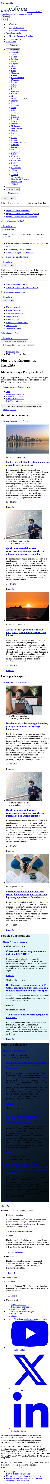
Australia (15, 52)
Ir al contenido (7, 3)
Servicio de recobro (19, 1309)
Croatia (14, 75)
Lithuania (15, 117)
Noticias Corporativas (15, 398)
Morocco (15, 124)
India (13, 103)
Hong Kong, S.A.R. (19, 98)
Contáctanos (16, 1316)
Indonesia (15, 105)
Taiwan (14, 170)
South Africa (16, 158)
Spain (13, 163)
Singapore (15, 151)
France (14, 89)
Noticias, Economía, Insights (22, 1311)
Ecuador (14, 82)
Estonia (14, 84)
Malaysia (15, 119)
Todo (8, 392)
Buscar (30, 345)
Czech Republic (17, 77)
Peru (13, 133)
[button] (11, 24)
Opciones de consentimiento (17, 1481)
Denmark (15, 80)
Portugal (14, 140)
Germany (15, 91)
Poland (14, 138)
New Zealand (16, 128)
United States (16, 181)
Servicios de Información (21, 1307)
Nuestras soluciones (14, 401)
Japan (13, 112)
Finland (14, 87)
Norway (14, 131)
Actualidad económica (15, 394)
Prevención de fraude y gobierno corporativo (24, 1478)
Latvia (13, 114)
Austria (14, 54)
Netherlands (16, 126)
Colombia (15, 73)
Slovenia (14, 156)
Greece (14, 94)
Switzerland (16, 168)
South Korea (16, 161)
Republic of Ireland (19, 142)
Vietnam (14, 184)
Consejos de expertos (14, 396)
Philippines (15, 135)
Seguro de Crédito (18, 1304)
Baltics (14, 57)
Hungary (14, 101)
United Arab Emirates (20, 179)
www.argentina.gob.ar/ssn (11, 1467)
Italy (13, 110)
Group (14, 96)
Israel (13, 108)
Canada (14, 66)
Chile (13, 68)
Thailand (14, 172)
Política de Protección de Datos (18, 1474)
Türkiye (14, 175)
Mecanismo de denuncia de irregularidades (23, 1476)
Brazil (13, 61)
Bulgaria (14, 64)
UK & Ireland (17, 177)
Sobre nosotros (17, 1314)
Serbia (13, 149)
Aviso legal (10, 1471)
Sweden (14, 165)
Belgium (14, 59)
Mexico (14, 121)
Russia (14, 147)
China (13, 71)
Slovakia (14, 154)
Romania (15, 144)
